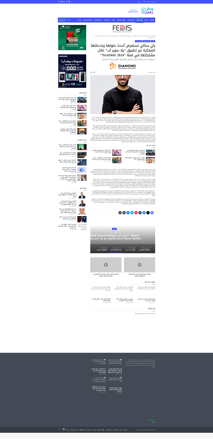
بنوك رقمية (106, 20)
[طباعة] (120, 212)
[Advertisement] (122, 330)
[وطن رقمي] (140, 10)
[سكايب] (132, 212)
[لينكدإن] (144, 212)
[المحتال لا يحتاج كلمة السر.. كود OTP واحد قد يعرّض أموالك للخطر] (82, 155)
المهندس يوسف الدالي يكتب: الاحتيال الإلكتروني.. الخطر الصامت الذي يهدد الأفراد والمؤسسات (67, 203)
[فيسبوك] (152, 212)
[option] (144, 248)
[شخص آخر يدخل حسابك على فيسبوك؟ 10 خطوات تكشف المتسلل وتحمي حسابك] (82, 170)
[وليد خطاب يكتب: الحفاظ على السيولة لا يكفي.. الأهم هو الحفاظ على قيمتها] (82, 226)
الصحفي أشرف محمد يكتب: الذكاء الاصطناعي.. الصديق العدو (67, 218)
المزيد (79, 20)
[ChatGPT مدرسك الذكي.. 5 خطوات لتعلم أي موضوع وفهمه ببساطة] (82, 162)
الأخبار (146, 20)
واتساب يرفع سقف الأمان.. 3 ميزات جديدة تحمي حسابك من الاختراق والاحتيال (67, 146)
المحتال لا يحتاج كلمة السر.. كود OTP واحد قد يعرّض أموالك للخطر (67, 154)
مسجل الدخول (145, 313)
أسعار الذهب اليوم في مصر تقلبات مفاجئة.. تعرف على (146, 300)
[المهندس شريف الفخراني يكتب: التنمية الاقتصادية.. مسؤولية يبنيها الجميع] (82, 195)
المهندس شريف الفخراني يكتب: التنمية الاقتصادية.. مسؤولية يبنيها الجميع (67, 195)
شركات (113, 20)
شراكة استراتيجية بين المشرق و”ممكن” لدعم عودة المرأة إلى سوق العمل (114, 237)
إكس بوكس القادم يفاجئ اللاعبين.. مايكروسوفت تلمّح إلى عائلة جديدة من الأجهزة (135, 152)
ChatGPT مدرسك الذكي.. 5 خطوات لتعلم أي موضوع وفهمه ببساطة (67, 161)
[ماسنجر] (128, 212)
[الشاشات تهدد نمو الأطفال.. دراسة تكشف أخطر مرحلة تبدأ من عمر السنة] (116, 160)
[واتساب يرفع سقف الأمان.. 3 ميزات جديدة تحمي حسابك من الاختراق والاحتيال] (82, 147)
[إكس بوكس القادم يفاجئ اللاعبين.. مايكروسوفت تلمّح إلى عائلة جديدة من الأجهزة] (150, 152)
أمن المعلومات (98, 20)
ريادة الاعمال (146, 41)
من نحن (139, 2)
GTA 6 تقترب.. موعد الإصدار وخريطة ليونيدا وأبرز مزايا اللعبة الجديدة (102, 151)
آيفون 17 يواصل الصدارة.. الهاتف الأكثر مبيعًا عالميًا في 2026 (135, 159)
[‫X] (148, 212)
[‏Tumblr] (140, 212)
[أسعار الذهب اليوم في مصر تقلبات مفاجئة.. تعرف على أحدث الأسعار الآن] (145, 291)
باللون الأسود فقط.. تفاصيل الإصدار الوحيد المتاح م (101, 300)
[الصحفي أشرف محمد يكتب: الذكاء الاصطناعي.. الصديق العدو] (82, 219)
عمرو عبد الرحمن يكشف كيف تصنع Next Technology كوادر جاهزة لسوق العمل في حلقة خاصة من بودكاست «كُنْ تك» (67, 178)
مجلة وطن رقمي (87, 20)
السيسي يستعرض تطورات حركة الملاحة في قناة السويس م (125, 300)
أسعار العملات (130, 20)
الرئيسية (152, 20)
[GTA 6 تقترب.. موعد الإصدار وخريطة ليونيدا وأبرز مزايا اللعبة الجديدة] (116, 152)
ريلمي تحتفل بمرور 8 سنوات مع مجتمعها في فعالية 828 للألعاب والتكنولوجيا (68, 131)
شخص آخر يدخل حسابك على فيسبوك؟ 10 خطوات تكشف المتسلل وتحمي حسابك (69, 169)
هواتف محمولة (121, 20)
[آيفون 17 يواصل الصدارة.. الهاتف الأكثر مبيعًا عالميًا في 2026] (150, 160)
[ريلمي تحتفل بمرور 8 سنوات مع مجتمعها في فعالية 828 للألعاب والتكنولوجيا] (82, 131)
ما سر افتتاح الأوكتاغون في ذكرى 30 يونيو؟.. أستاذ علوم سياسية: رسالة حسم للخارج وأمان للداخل (67, 211)
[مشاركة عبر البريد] (124, 212)
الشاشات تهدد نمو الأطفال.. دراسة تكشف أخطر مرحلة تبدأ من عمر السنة (101, 159)
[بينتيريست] (136, 212)
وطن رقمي (139, 20)
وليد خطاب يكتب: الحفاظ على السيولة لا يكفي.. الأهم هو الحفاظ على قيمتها (67, 226)
